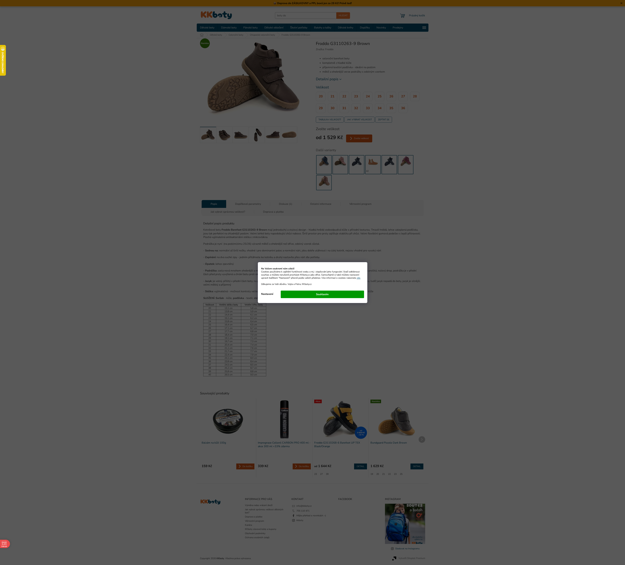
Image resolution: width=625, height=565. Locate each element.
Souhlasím (322, 294)
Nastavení (267, 294)
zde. (359, 277)
